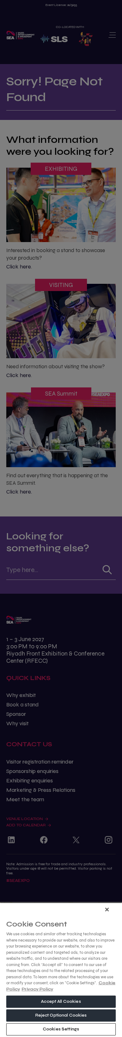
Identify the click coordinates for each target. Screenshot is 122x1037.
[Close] (107, 909)
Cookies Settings (61, 1029)
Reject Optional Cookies (61, 1015)
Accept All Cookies (61, 1001)
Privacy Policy (37, 989)
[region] (61, 969)
